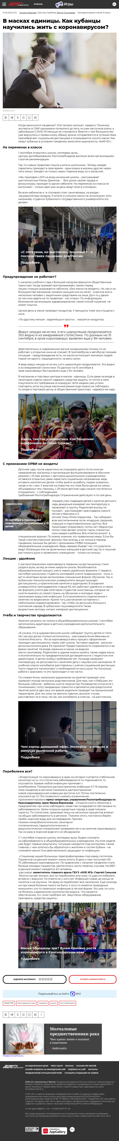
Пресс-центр (57, 1066)
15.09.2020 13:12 (10, 12)
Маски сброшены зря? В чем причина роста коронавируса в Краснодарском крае (58, 950)
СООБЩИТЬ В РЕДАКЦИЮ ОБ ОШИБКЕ (81, 1073)
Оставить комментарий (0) (93, 979)
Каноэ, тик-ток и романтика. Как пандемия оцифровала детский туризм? (57, 441)
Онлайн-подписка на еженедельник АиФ (45, 1069)
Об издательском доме (36, 1066)
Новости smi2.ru (13, 1055)
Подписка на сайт (77, 1069)
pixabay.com (9, 110)
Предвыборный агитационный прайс (43, 1073)
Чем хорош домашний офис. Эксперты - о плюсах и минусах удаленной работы (64, 749)
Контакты (93, 1069)
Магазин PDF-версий (86, 1066)
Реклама (69, 1066)
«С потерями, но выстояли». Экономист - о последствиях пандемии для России (57, 254)
